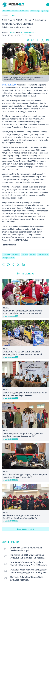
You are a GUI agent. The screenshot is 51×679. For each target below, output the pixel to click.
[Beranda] (13, 4)
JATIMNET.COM (9, 85)
